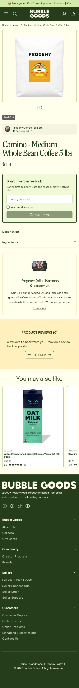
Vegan (16, 25)
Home (5, 25)
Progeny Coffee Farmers (28, 127)
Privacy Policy (54, 663)
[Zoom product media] (71, 34)
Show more (39, 308)
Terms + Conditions (31, 663)
